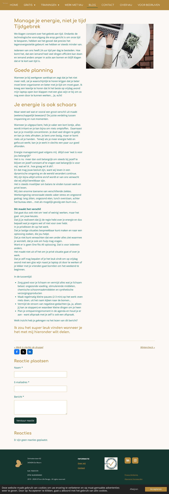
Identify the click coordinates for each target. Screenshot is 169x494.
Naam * (18, 367)
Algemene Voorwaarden (133, 479)
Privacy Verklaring (131, 475)
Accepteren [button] (156, 489)
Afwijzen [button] (134, 489)
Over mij (82, 463)
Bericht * (19, 396)
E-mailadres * (21, 382)
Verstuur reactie (25, 420)
